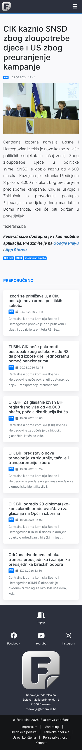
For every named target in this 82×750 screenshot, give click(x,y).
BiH (6, 77)
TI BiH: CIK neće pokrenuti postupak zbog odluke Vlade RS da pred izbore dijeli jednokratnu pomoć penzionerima (39, 353)
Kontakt (41, 743)
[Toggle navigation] (75, 6)
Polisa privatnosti (55, 737)
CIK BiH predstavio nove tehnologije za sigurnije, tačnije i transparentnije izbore (39, 458)
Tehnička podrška (57, 732)
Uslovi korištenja (25, 737)
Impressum (29, 727)
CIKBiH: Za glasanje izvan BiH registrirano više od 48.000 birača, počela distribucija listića (38, 407)
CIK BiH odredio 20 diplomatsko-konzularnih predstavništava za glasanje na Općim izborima (39, 509)
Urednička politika (24, 732)
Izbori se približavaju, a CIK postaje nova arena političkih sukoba (35, 301)
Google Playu (66, 243)
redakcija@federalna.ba (41, 709)
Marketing (52, 727)
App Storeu (16, 249)
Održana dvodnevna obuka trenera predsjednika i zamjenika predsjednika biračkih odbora (39, 559)
